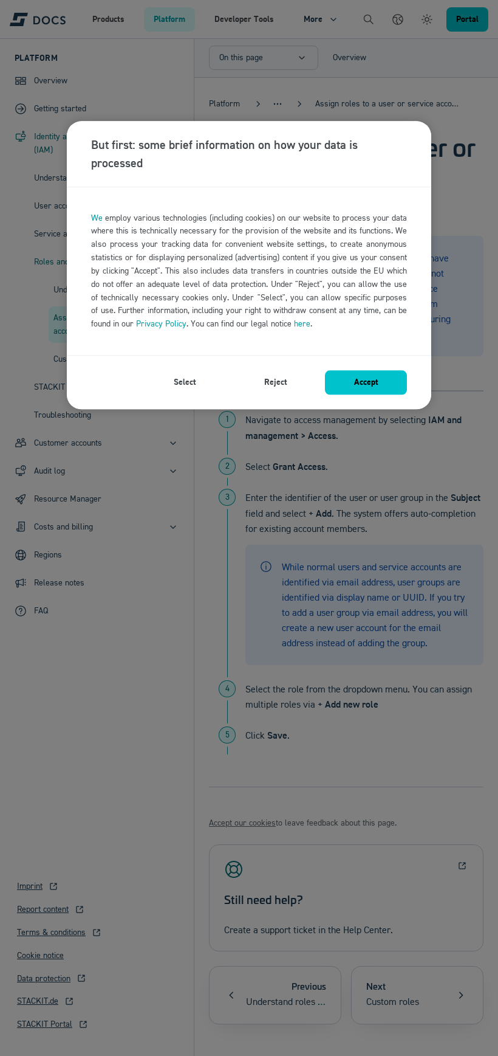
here (302, 324)
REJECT (275, 382)
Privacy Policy (161, 324)
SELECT (185, 382)
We (97, 218)
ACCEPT (366, 382)
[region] (249, 265)
